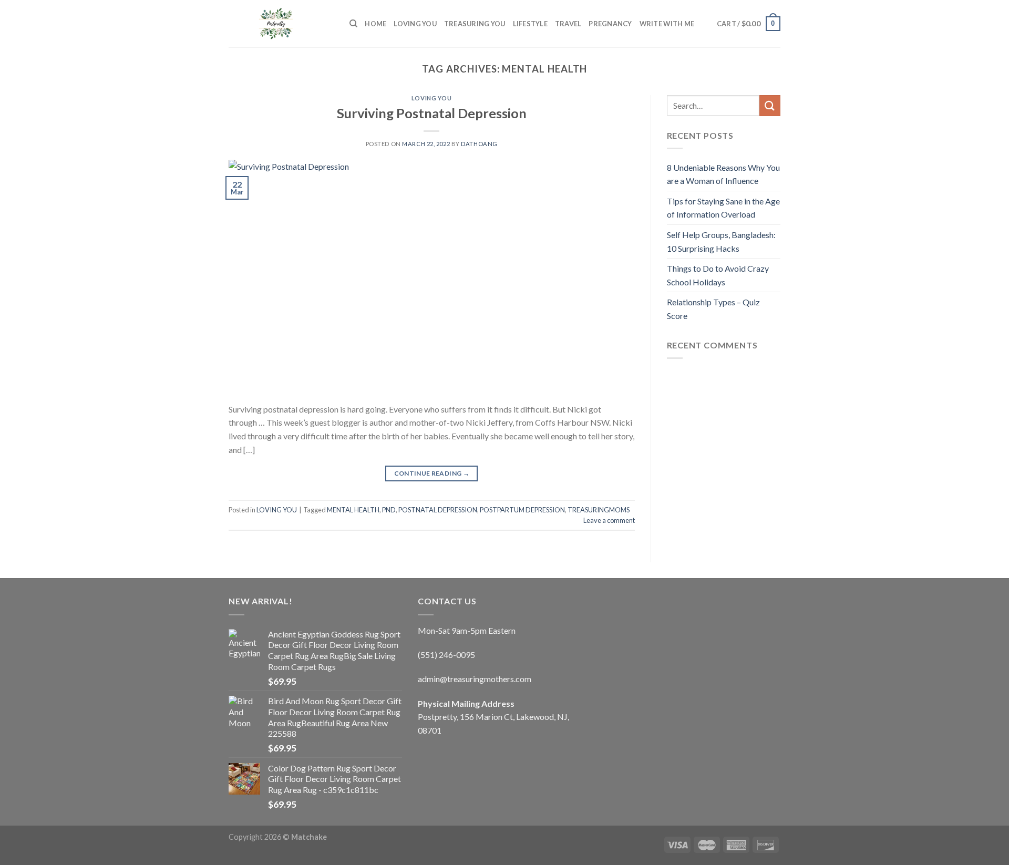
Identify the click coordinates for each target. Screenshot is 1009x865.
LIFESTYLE (530, 23)
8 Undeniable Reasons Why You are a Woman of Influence (723, 174)
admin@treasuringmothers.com (474, 679)
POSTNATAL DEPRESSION (437, 510)
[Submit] (769, 105)
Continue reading (432, 473)
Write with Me (667, 23)
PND (389, 510)
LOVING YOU (415, 23)
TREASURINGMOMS (599, 510)
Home (375, 23)
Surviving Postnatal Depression (432, 113)
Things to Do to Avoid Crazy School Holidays (718, 275)
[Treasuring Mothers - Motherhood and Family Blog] (281, 23)
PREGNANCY (610, 23)
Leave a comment (609, 520)
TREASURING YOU (475, 23)
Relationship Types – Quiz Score (713, 309)
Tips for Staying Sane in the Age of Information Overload (723, 208)
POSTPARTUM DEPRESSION (522, 510)
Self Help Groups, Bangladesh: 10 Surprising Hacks (721, 241)
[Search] (353, 24)
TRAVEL (568, 23)
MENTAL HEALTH (353, 510)
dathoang (479, 143)
